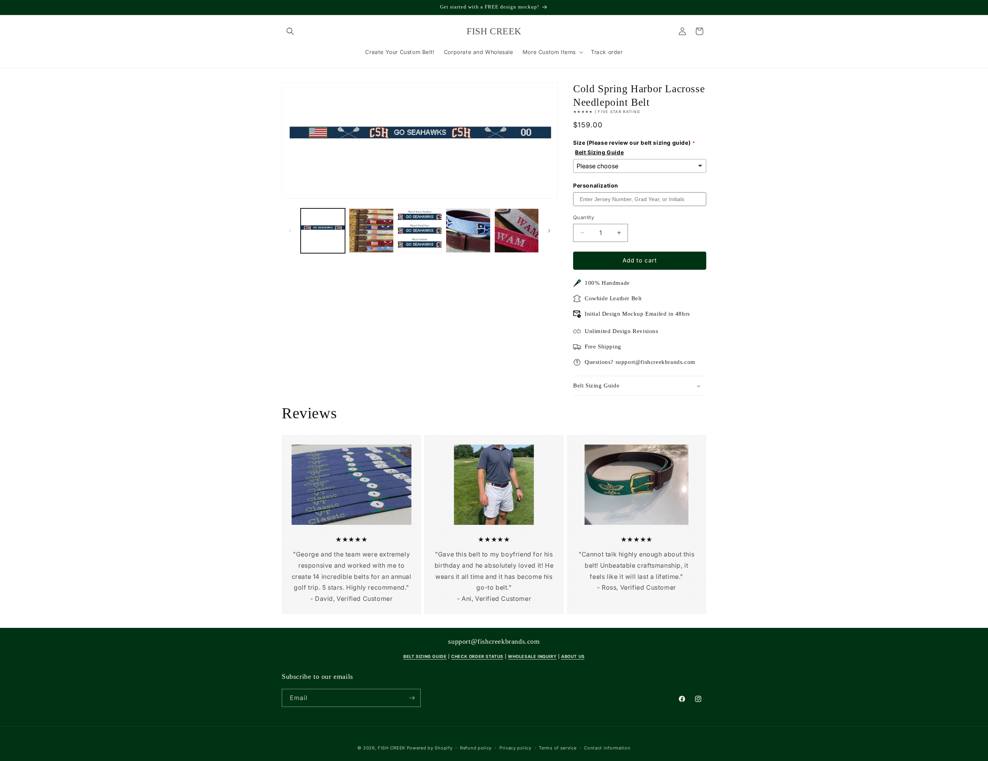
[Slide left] (290, 230)
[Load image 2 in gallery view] (371, 230)
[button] (290, 31)
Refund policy (476, 748)
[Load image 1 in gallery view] (323, 230)
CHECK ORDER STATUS (477, 656)
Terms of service (557, 748)
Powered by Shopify (430, 748)
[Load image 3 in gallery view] (420, 230)
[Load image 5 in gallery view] (516, 230)
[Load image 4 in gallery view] (468, 230)
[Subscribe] (411, 698)
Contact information (607, 748)
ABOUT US (573, 656)
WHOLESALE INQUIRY (532, 656)
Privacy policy (515, 748)
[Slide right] (549, 230)
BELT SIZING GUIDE (425, 656)
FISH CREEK (391, 748)
